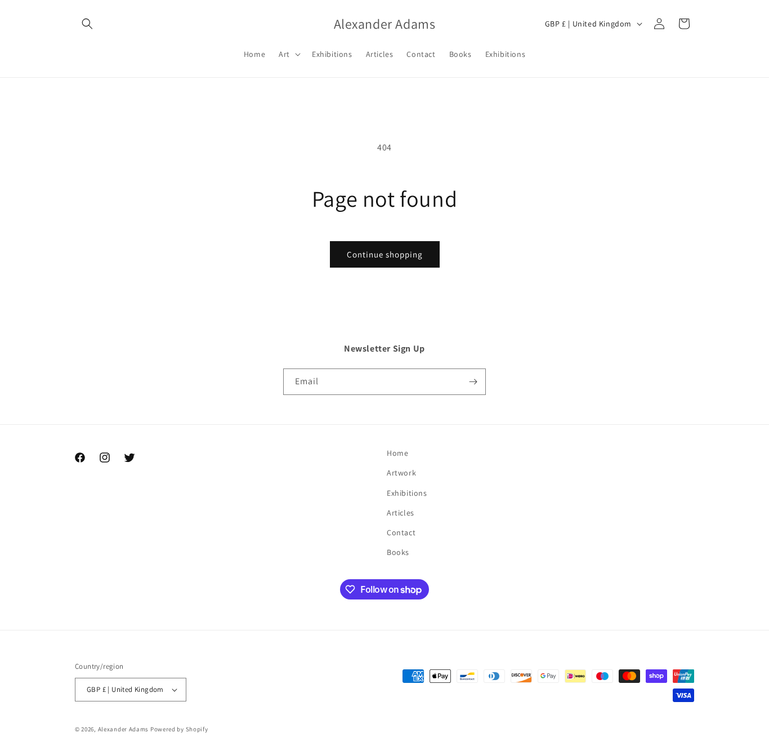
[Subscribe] (472, 381)
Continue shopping (385, 254)
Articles (400, 513)
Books (398, 552)
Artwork (401, 473)
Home (397, 453)
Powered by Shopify (179, 729)
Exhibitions (407, 493)
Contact (401, 532)
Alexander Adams (123, 729)
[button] (87, 23)
